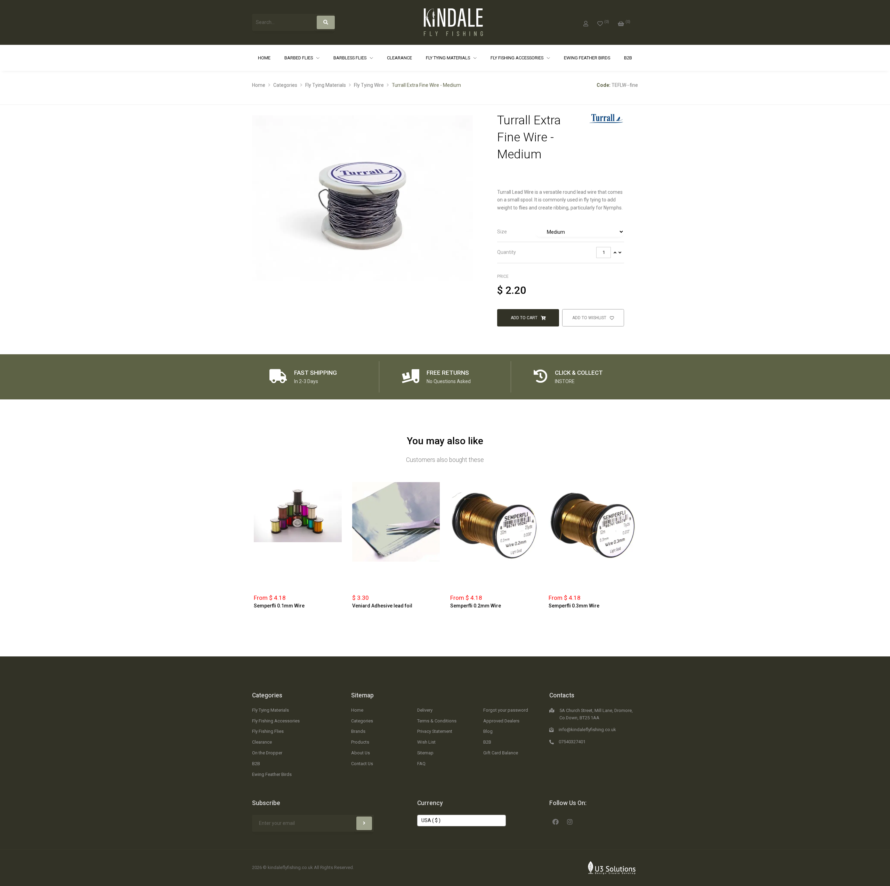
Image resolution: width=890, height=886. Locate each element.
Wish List (426, 742)
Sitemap (362, 695)
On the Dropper (267, 752)
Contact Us (362, 763)
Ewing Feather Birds (587, 57)
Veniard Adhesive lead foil (382, 605)
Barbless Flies (350, 57)
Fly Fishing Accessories (517, 57)
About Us (360, 752)
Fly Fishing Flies (268, 731)
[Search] (326, 22)
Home (264, 57)
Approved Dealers (501, 720)
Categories (285, 85)
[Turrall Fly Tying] (606, 118)
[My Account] (585, 22)
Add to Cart (525, 317)
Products (360, 742)
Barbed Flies (299, 57)
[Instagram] (570, 821)
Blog (488, 731)
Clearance (399, 57)
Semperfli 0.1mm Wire (279, 605)
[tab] (560, 232)
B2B (628, 57)
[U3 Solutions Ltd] (612, 867)
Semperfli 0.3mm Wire (574, 605)
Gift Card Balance (500, 752)
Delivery (424, 710)
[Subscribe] (364, 823)
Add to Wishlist (589, 317)
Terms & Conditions (436, 720)
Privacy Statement (434, 731)
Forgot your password (505, 710)
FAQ (421, 763)
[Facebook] (555, 821)
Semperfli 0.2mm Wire (475, 605)
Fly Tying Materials (448, 57)
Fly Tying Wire (369, 85)
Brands (358, 731)
